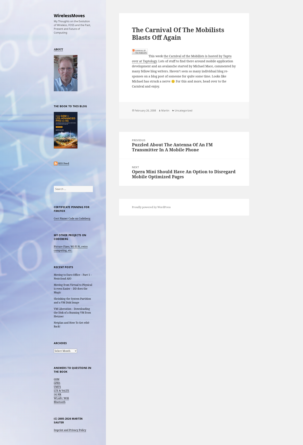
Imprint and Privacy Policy (70, 430)
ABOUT (58, 49)
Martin (165, 110)
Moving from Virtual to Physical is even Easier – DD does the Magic (73, 288)
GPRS (57, 383)
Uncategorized (183, 110)
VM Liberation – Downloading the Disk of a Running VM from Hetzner (72, 312)
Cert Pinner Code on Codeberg (72, 218)
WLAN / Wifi (61, 398)
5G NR (57, 394)
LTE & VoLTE (61, 390)
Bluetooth (59, 402)
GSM (56, 379)
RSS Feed (63, 163)
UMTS (57, 387)
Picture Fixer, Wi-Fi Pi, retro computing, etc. (71, 248)
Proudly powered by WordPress (151, 207)
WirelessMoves (69, 15)
